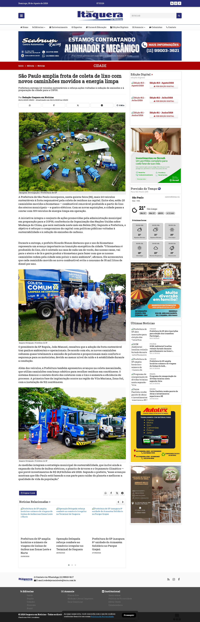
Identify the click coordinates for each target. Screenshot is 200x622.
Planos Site (73, 595)
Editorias (38, 27)
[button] (68, 565)
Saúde (30, 595)
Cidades (31, 602)
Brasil (30, 608)
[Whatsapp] (29, 105)
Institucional (112, 591)
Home (25, 27)
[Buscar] (179, 15)
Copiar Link (29, 493)
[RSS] (172, 3)
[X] (77, 105)
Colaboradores (115, 605)
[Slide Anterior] (118, 502)
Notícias (41, 66)
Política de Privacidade (120, 598)
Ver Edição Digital (164, 86)
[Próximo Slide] (123, 502)
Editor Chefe (114, 602)
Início (21, 66)
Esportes (77, 27)
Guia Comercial (75, 602)
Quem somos (114, 595)
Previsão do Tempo (144, 190)
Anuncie (138, 27)
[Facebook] (179, 3)
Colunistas (156, 27)
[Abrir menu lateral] (21, 15)
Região (30, 598)
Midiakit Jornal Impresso (80, 598)
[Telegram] (101, 105)
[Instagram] (175, 3)
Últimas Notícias (143, 323)
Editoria (30, 66)
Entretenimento (59, 27)
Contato (172, 27)
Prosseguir (129, 615)
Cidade (100, 65)
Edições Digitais (120, 27)
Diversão (31, 605)
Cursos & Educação (97, 27)
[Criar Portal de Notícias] (177, 617)
